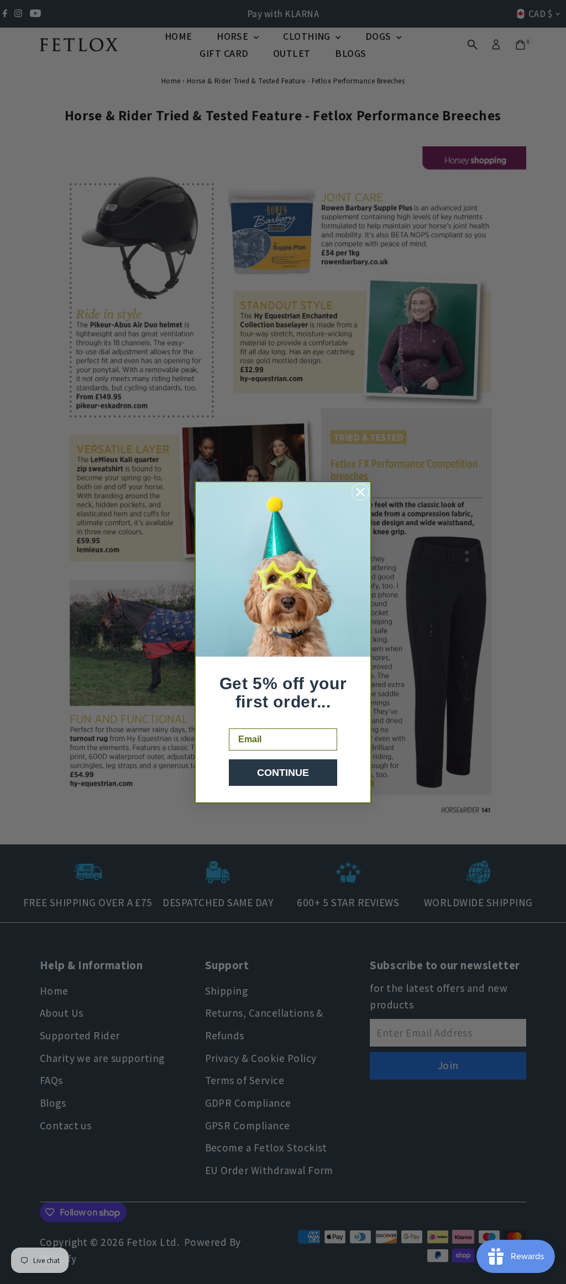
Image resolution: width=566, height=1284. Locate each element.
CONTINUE (283, 772)
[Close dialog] (360, 492)
